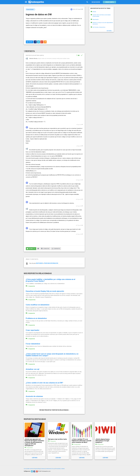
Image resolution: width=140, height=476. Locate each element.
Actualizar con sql (32, 369)
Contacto (43, 468)
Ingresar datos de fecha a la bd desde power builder (102, 15)
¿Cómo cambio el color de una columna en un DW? (44, 383)
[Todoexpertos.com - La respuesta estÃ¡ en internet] (36, 2)
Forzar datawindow (33, 344)
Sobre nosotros (30, 468)
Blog (39, 468)
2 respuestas (31, 299)
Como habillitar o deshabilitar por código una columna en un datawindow (45, 283)
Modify (94, 11)
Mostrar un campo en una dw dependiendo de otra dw (103, 23)
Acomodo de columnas (34, 396)
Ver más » (109, 30)
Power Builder (30, 9)
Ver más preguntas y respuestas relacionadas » (54, 410)
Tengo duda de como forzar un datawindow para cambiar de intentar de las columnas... (49, 346)
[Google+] (36, 471)
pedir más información (51, 263)
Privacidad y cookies (60, 468)
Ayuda (36, 468)
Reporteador (96, 19)
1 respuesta (31, 286)
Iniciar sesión (96, 2)
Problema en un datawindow (36, 318)
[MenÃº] (26, 2)
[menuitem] (35, 41)
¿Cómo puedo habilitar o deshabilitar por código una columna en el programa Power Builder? (50, 280)
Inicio (25, 468)
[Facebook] (34, 471)
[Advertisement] (54, 33)
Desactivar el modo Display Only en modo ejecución (45, 291)
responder (39, 263)
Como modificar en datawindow (37, 305)
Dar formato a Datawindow (99, 27)
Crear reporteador (32, 330)
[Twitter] (32, 471)
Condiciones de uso (50, 468)
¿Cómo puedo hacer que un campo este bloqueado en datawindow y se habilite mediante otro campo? (52, 355)
